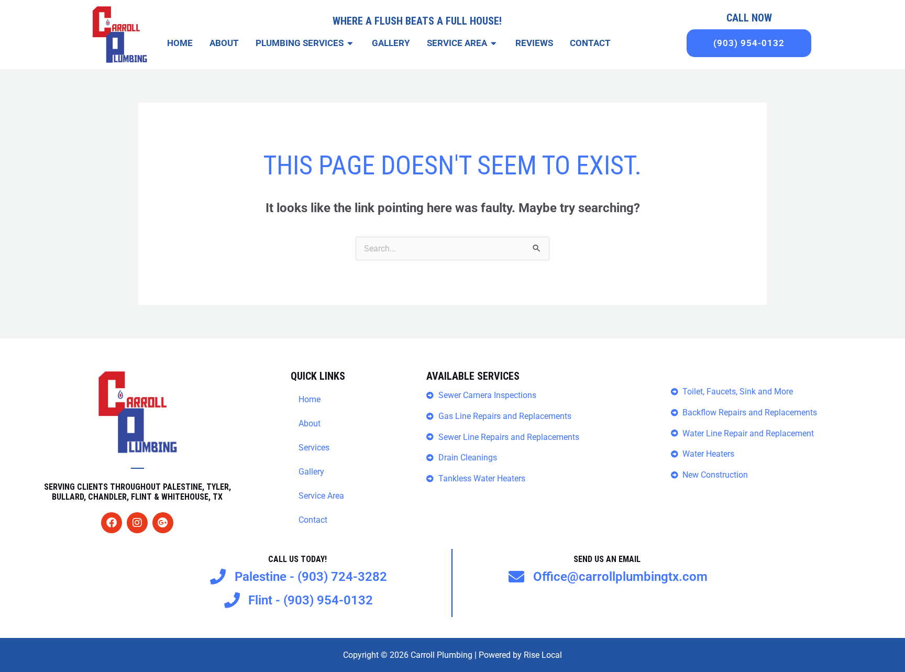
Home (310, 399)
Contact (313, 520)
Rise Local (543, 655)
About (310, 423)
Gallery (311, 472)
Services (314, 448)
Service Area (321, 496)
